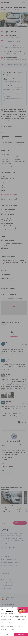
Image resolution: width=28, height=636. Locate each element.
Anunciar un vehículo (6, 577)
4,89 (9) (4, 9)
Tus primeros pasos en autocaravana (11, 562)
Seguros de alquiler (6, 582)
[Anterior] (3, 497)
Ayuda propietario (6, 588)
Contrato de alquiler (6, 580)
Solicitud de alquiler (20, 522)
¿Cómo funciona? (6, 556)
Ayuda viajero (5, 568)
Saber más (6, 103)
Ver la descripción (6, 120)
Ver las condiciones (6, 264)
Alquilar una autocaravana (8, 559)
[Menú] (24, 2)
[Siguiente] (20, 497)
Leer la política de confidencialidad (8, 629)
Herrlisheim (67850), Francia (13, 9)
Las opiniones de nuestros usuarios (10, 565)
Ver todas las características (9, 194)
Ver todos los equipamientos (9, 166)
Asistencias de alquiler (7, 585)
